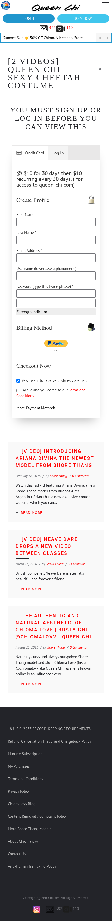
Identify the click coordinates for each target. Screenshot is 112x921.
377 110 (60, 27)
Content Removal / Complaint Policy (37, 816)
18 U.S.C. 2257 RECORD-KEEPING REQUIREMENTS (49, 728)
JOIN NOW (83, 18)
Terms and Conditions (25, 778)
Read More (31, 512)
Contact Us (17, 853)
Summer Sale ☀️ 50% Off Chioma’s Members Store (43, 37)
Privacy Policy (19, 791)
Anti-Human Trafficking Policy (32, 866)
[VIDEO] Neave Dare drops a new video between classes (47, 546)
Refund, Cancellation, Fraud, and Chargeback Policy (49, 741)
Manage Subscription (25, 753)
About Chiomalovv (23, 841)
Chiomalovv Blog (21, 803)
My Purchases (19, 766)
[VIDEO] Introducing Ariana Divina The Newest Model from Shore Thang (55, 458)
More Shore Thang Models (29, 828)
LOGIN (28, 18)
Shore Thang (58, 476)
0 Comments (80, 476)
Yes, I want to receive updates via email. (54, 380)
